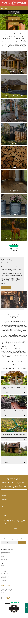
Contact (23, 6)
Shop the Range (14, 19)
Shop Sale (14, 23)
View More (14, 468)
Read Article (5, 392)
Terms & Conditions (5, 560)
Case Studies (19, 6)
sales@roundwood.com (5, 585)
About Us (6, 287)
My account (3, 556)
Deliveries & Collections (5, 552)
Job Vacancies (4, 571)
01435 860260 (9, 595)
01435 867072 (7, 597)
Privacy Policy (4, 559)
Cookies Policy (4, 557)
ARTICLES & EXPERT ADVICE (10, 6)
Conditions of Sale (4, 553)
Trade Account (4, 8)
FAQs (2, 555)
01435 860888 (8, 598)
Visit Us (2, 568)
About (2, 6)
